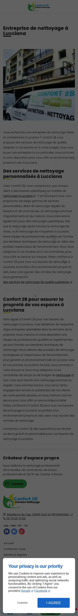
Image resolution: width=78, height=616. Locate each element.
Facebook (40, 590)
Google (25, 590)
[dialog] (39, 585)
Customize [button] (22, 603)
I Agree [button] (53, 603)
